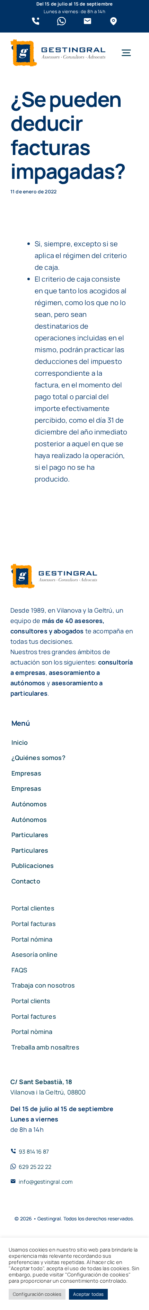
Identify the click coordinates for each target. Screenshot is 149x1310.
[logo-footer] (57, 42)
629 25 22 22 (35, 1167)
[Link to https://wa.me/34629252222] (61, 21)
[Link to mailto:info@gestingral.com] (87, 21)
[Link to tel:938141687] (35, 21)
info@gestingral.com (46, 1181)
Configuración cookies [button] (37, 1294)
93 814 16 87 (34, 1151)
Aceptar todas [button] (88, 1294)
